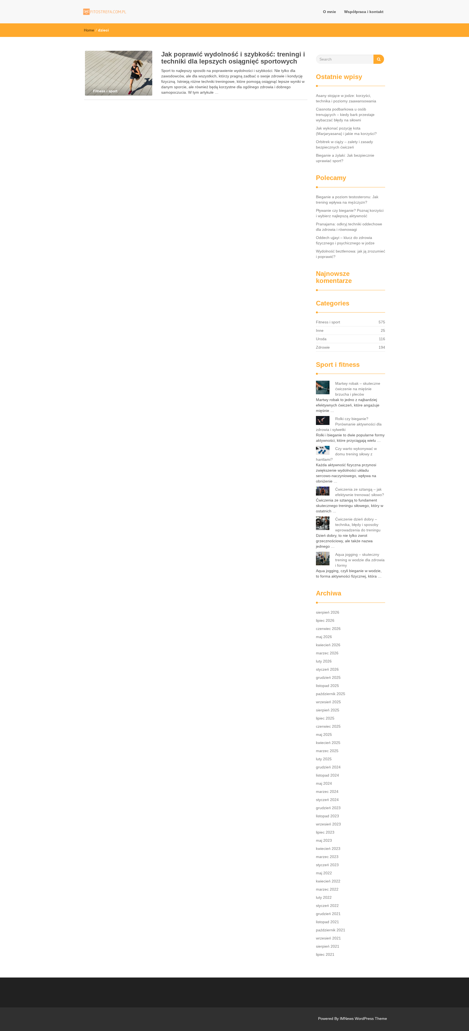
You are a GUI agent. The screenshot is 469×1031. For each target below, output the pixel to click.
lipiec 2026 (325, 620)
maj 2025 (324, 734)
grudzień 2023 (328, 808)
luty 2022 (324, 897)
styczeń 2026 (327, 669)
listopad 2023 (327, 816)
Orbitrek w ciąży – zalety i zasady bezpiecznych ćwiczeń (344, 144)
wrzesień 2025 (328, 702)
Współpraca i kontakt (364, 12)
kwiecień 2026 (328, 645)
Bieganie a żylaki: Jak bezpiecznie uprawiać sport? (345, 158)
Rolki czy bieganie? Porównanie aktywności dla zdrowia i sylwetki (349, 424)
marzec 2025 (327, 751)
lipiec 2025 (325, 718)
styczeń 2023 (327, 865)
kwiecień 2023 (328, 848)
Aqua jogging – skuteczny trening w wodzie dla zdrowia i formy (360, 559)
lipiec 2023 (325, 832)
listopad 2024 (327, 775)
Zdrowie (323, 347)
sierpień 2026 (327, 612)
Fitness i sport (328, 322)
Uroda (321, 339)
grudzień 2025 (328, 677)
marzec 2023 (327, 857)
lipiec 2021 (325, 954)
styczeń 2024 (327, 799)
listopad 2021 (327, 922)
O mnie (329, 12)
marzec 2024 (327, 791)
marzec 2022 (327, 889)
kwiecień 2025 (328, 742)
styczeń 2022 (327, 905)
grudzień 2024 (328, 767)
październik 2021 (330, 930)
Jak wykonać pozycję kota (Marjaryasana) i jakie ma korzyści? (346, 131)
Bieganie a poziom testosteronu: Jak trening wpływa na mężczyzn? (347, 199)
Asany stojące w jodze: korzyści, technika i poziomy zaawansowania (346, 98)
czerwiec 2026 (328, 628)
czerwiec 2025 (328, 726)
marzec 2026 (327, 653)
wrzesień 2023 (328, 824)
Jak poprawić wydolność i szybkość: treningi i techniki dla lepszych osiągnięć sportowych (233, 58)
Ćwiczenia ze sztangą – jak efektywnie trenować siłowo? (359, 492)
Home (89, 30)
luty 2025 (324, 759)
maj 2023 (324, 840)
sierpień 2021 (327, 946)
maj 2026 (324, 637)
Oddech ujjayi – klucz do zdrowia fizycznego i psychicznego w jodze (345, 240)
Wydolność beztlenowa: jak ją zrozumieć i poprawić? (350, 254)
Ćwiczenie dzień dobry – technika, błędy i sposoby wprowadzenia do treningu (358, 524)
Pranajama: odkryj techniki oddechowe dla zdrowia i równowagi (349, 227)
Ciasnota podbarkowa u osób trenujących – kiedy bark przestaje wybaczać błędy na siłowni (345, 114)
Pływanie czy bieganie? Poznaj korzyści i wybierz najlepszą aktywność (350, 213)
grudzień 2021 (328, 914)
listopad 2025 (327, 685)
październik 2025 (330, 694)
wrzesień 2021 (328, 938)
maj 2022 (324, 873)
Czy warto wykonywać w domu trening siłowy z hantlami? (346, 454)
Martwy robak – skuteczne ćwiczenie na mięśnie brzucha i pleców (357, 388)
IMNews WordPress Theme (363, 1018)
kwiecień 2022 (328, 881)
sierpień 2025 (327, 710)
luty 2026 (324, 661)
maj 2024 (324, 783)
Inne (320, 330)
